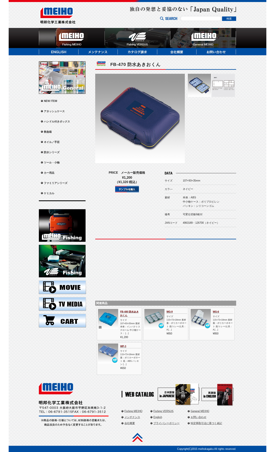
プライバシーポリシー (166, 423)
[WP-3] (108, 361)
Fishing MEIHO (133, 411)
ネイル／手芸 (52, 141)
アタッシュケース (54, 111)
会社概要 (129, 423)
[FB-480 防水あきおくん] (108, 326)
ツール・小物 (52, 162)
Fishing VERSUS (163, 411)
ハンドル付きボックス (57, 121)
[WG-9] (154, 326)
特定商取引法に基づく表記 (206, 423)
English (157, 417)
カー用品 (49, 172)
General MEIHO (200, 411)
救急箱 (48, 131)
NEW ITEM (50, 100)
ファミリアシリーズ (55, 182)
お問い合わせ (198, 417)
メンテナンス (132, 417)
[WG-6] (201, 326)
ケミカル (49, 193)
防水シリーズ (52, 152)
